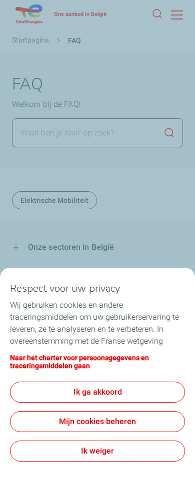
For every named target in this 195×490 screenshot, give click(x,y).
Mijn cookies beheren (97, 421)
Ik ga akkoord (98, 392)
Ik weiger (97, 451)
